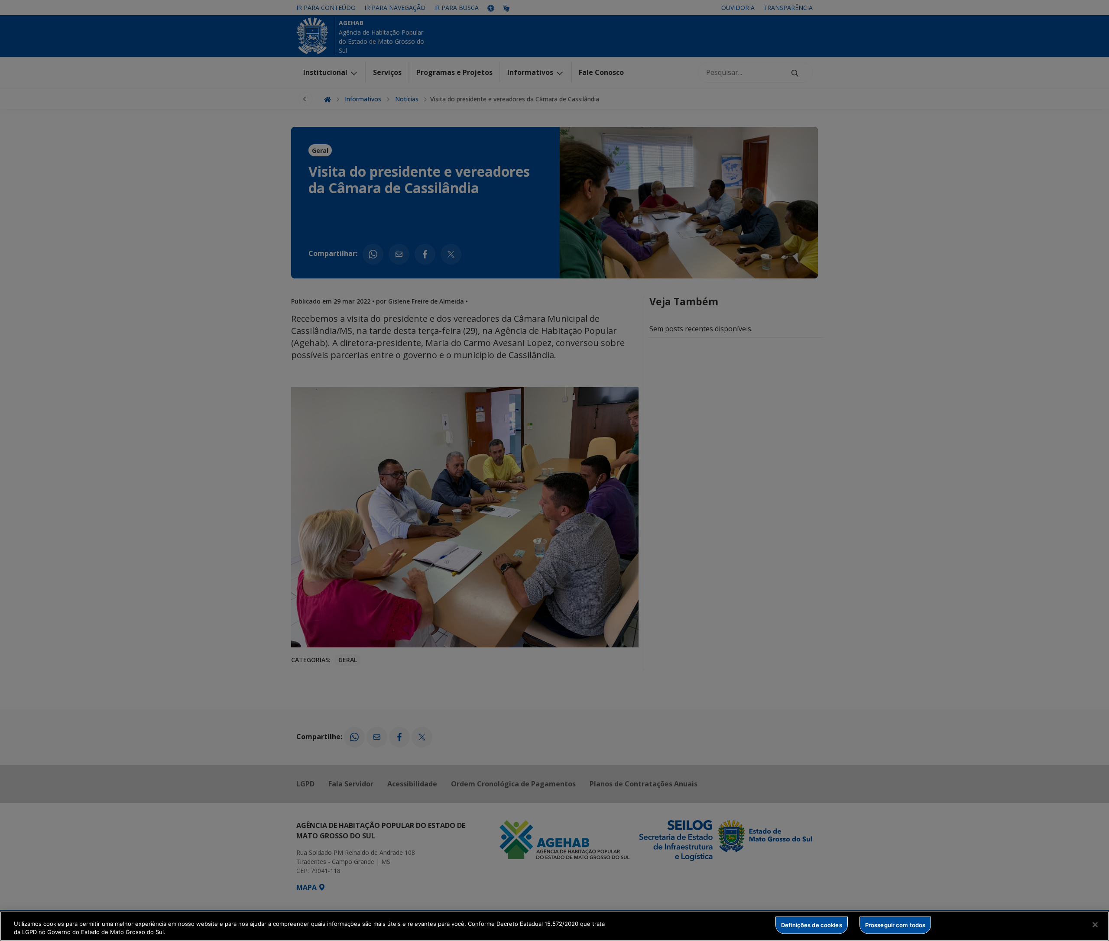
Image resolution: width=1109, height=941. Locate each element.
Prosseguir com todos (895, 925)
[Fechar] (1095, 925)
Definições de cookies (811, 925)
